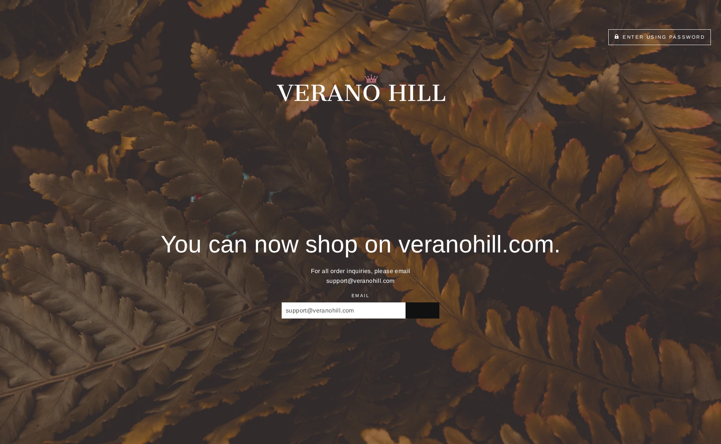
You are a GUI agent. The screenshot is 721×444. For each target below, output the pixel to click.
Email (360, 295)
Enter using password (664, 37)
